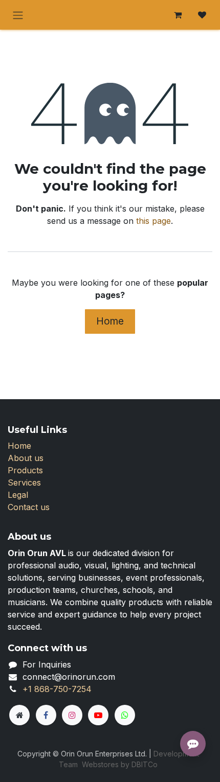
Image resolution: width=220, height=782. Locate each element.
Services (24, 482)
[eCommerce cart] (177, 15)
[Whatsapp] (125, 715)
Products (25, 470)
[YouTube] (98, 715)
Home (110, 321)
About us (25, 458)
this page (153, 221)
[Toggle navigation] (18, 15)
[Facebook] (46, 715)
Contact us (29, 507)
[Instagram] (72, 715)
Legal (18, 495)
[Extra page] (19, 715)
